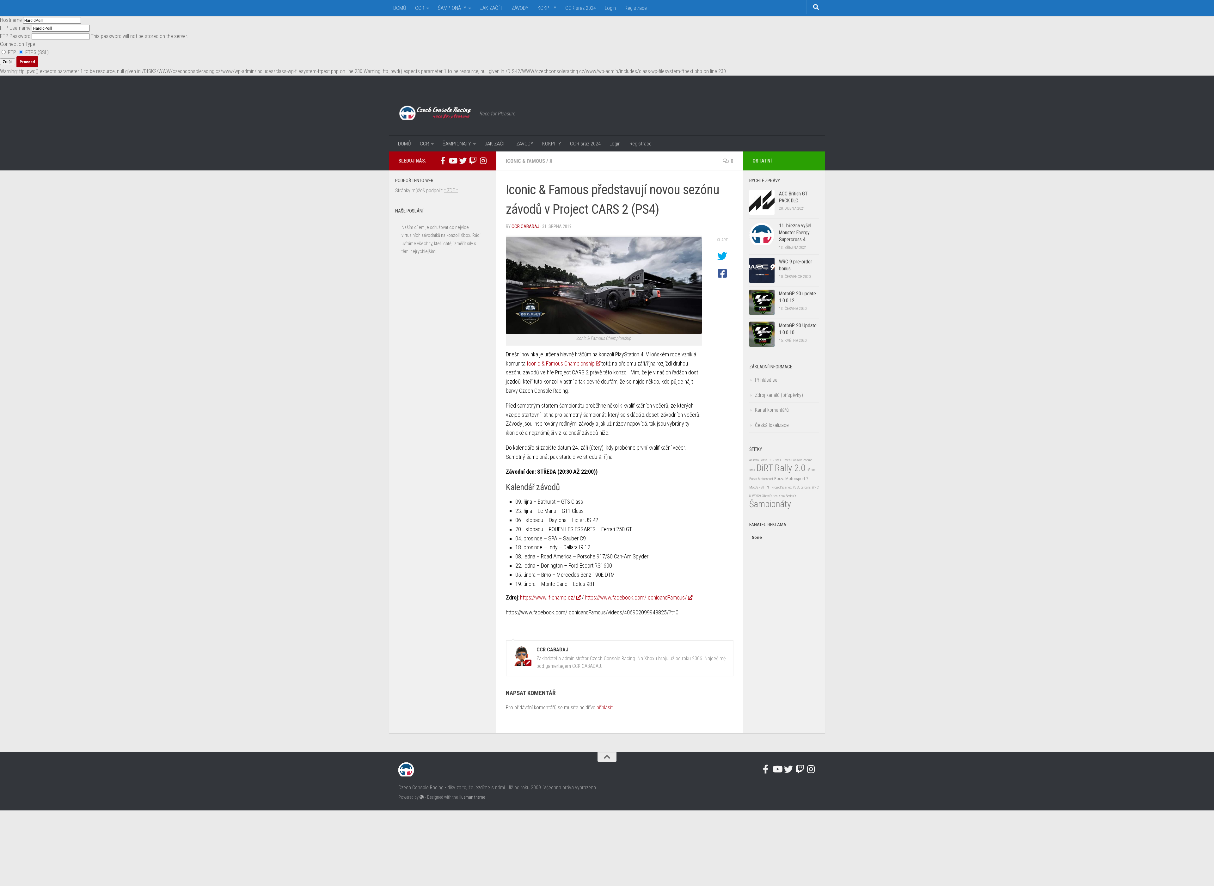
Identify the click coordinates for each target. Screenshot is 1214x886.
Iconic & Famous (525, 161)
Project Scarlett (781, 487)
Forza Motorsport (761, 479)
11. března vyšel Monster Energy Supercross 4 (795, 233)
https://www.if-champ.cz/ (547, 597)
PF (767, 486)
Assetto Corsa (758, 460)
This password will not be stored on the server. (94, 36)
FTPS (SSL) (36, 52)
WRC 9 (756, 496)
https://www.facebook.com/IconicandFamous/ (636, 597)
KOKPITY (546, 8)
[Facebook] (442, 160)
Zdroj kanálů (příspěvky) (779, 395)
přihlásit (605, 707)
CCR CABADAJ (525, 226)
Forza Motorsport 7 (791, 478)
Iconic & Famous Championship (561, 363)
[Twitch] (473, 160)
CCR (419, 8)
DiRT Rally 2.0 (781, 468)
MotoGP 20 (756, 487)
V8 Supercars (802, 487)
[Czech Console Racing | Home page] (435, 113)
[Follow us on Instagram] (483, 160)
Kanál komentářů (772, 410)
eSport (812, 469)
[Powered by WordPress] (422, 797)
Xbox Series (769, 496)
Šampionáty (770, 504)
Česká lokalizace (772, 425)
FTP (12, 52)
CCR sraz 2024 (580, 8)
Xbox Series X (787, 496)
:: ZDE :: (451, 191)
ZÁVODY (520, 8)
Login (610, 8)
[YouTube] (453, 160)
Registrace (636, 8)
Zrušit (8, 61)
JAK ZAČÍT (491, 8)
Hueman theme (472, 797)
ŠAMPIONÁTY (452, 8)
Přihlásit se (766, 380)
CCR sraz (775, 460)
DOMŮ (399, 8)
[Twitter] (463, 160)
